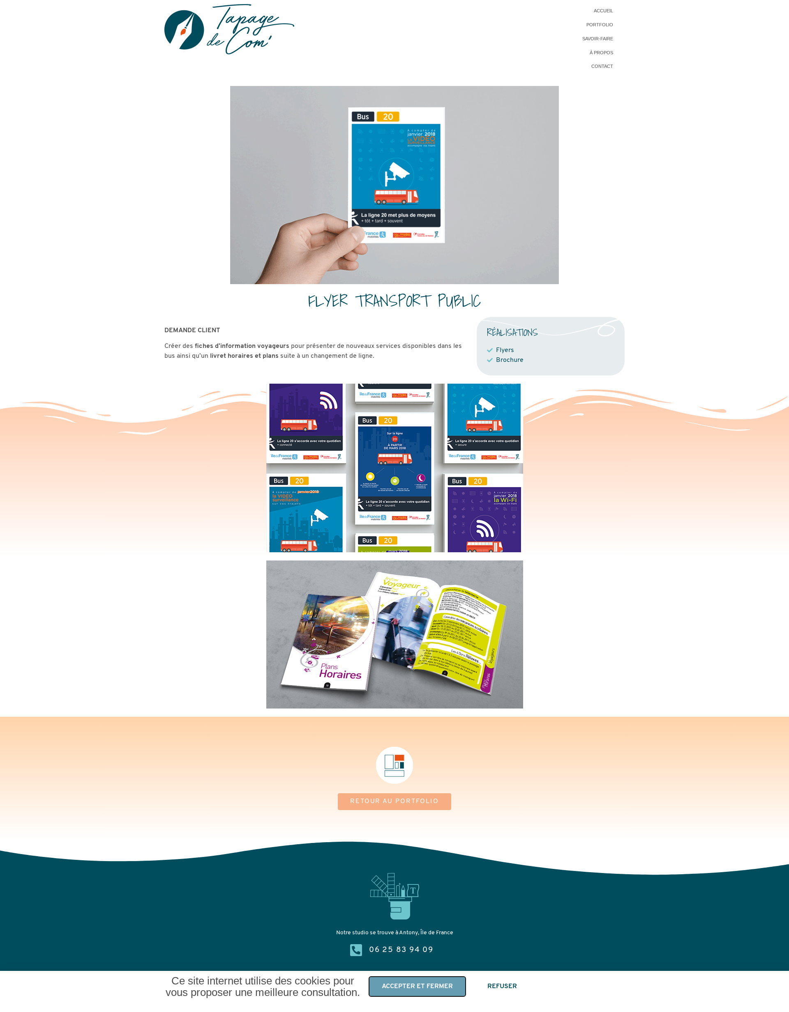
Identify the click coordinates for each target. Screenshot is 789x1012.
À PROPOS (601, 52)
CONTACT (602, 66)
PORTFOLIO (599, 24)
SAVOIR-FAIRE (597, 38)
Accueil (603, 10)
